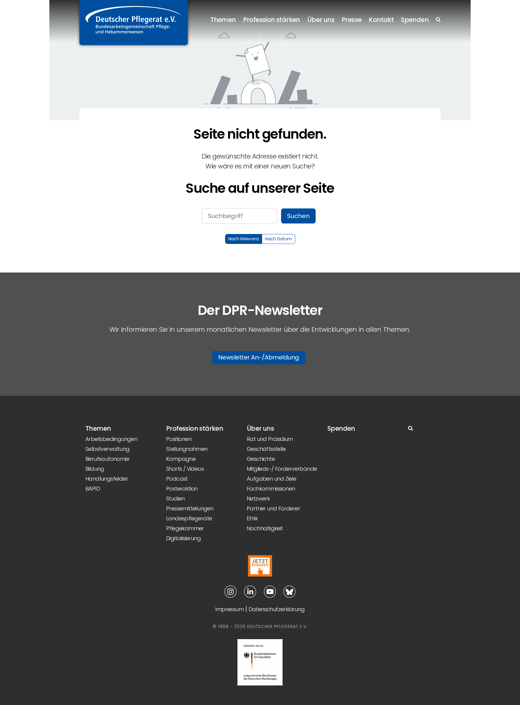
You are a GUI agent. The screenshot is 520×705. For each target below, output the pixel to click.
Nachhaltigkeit (265, 528)
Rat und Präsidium (270, 439)
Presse (351, 19)
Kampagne (181, 459)
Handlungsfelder (106, 478)
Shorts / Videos (185, 469)
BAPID (92, 488)
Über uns (320, 19)
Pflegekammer (185, 528)
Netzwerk (258, 498)
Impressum (229, 609)
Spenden (415, 19)
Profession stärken (271, 19)
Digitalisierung (183, 538)
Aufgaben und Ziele (271, 478)
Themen (223, 19)
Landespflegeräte (189, 518)
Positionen (178, 439)
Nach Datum (278, 239)
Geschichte (261, 459)
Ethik (252, 518)
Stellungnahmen (187, 449)
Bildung (94, 469)
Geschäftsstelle (266, 449)
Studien (175, 498)
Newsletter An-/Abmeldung (258, 357)
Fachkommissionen (271, 488)
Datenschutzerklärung (277, 609)
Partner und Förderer (273, 508)
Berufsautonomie (107, 459)
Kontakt (381, 19)
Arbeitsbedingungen (111, 439)
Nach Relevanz (243, 239)
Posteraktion (182, 488)
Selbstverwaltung (107, 449)
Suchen (298, 216)
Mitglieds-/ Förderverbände (282, 469)
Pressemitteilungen (189, 508)
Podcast (177, 478)
